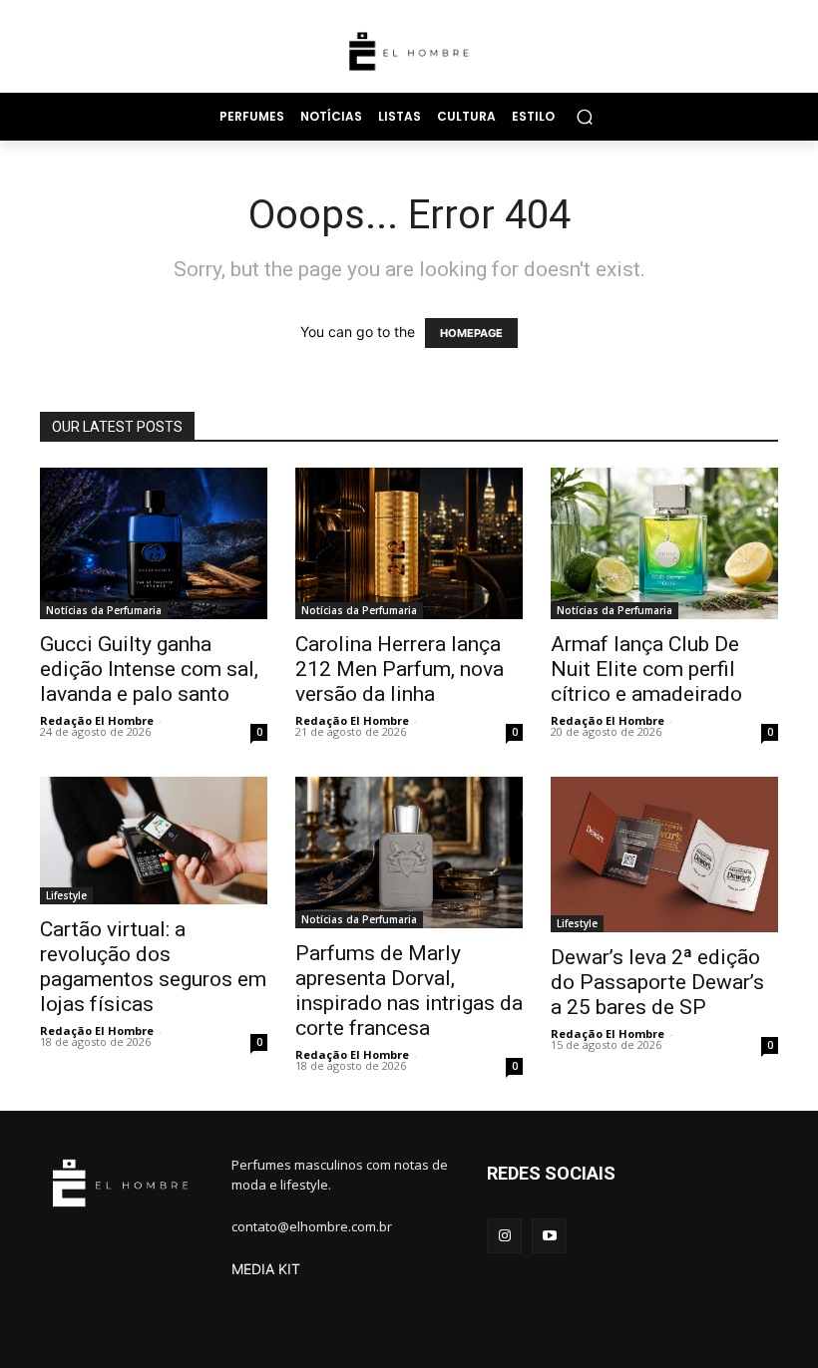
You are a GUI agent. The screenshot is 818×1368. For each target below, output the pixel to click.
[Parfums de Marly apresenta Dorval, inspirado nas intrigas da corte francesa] (409, 852)
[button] (584, 116)
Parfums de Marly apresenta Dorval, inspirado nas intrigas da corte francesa (409, 990)
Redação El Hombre (97, 720)
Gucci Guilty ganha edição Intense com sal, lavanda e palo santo (149, 669)
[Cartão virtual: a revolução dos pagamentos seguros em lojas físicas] (153, 840)
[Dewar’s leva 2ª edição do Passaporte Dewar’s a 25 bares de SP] (664, 854)
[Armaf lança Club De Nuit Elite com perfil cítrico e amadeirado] (664, 543)
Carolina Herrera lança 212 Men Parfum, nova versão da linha (399, 669)
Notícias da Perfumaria (104, 610)
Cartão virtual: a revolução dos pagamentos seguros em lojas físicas (153, 966)
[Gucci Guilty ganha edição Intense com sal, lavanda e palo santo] (153, 543)
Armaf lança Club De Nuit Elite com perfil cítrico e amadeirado (646, 669)
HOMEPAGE (471, 333)
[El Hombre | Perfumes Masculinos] (409, 51)
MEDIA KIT (265, 1268)
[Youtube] (549, 1235)
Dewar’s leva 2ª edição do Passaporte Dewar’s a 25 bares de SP (657, 982)
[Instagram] (504, 1235)
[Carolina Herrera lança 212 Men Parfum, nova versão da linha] (409, 543)
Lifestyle (66, 895)
